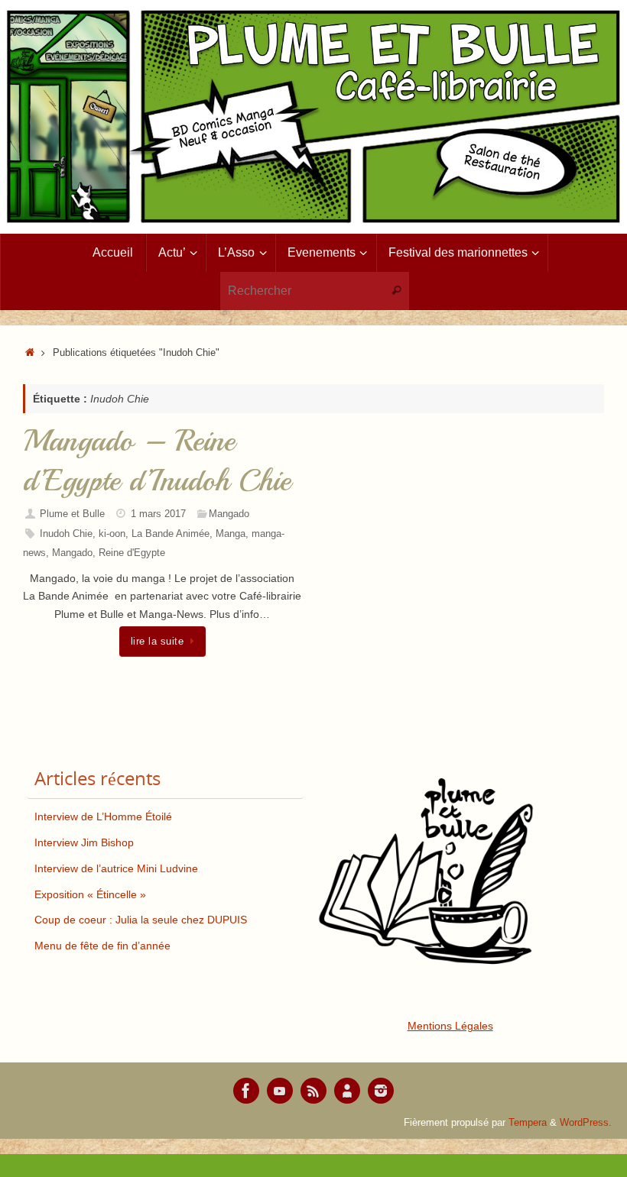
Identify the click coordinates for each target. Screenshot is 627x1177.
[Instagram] (381, 1091)
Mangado (229, 514)
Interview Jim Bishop (84, 842)
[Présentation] (347, 1091)
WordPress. (586, 1122)
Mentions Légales (450, 1026)
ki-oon (112, 534)
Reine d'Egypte (132, 553)
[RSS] (313, 1091)
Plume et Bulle (72, 514)
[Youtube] (280, 1091)
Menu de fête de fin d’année (102, 945)
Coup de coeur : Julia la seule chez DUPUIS (140, 919)
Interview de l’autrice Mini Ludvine (116, 868)
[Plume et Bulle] (246, 1091)
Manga (230, 534)
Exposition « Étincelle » (90, 894)
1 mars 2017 (158, 514)
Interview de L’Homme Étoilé (103, 816)
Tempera (527, 1122)
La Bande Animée (171, 534)
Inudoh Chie (66, 534)
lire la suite (157, 641)
